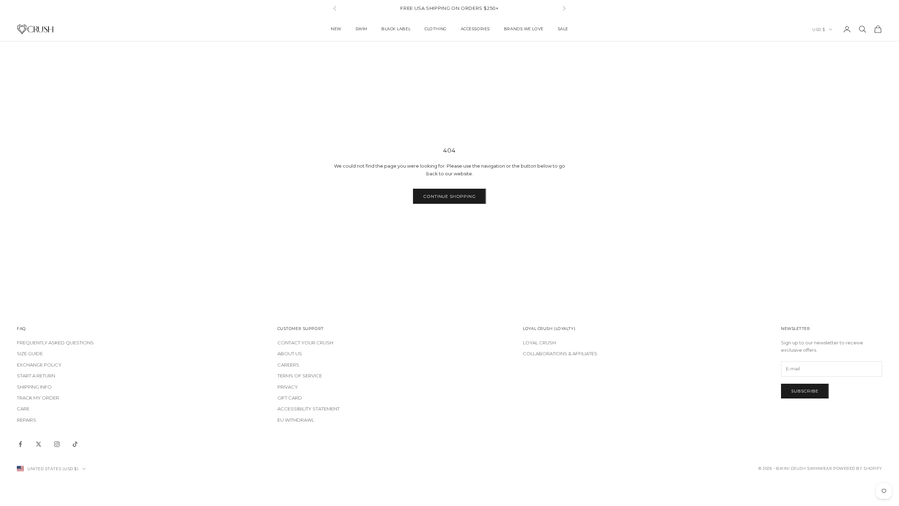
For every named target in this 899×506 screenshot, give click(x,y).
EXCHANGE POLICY (39, 365)
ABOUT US (289, 353)
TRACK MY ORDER (38, 398)
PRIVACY (287, 387)
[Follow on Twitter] (38, 444)
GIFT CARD (289, 398)
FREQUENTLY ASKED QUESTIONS (55, 342)
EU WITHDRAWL (295, 420)
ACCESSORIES (475, 28)
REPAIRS (26, 420)
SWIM (361, 28)
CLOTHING (435, 28)
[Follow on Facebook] (20, 444)
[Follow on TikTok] (75, 444)
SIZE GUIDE (30, 353)
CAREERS (288, 365)
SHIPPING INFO (34, 387)
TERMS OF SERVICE (299, 375)
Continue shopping (449, 196)
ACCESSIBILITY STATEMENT (308, 408)
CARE (23, 408)
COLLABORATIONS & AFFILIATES (560, 353)
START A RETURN (36, 375)
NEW (336, 28)
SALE (563, 28)
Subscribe (805, 391)
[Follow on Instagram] (56, 444)
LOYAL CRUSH (539, 342)
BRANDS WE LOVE (524, 28)
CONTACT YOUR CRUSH (305, 342)
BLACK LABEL (396, 28)
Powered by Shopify (857, 468)
